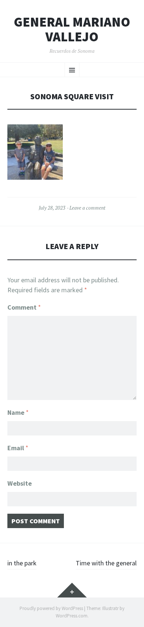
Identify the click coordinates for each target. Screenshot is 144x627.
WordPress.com (72, 616)
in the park (22, 563)
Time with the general (106, 563)
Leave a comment (87, 207)
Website (19, 483)
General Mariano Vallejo (72, 29)
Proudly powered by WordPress (51, 608)
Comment (24, 307)
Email (17, 448)
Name (18, 412)
